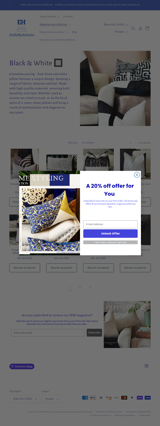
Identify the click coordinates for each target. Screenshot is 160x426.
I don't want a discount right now (110, 242)
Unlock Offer (110, 233)
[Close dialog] (137, 175)
